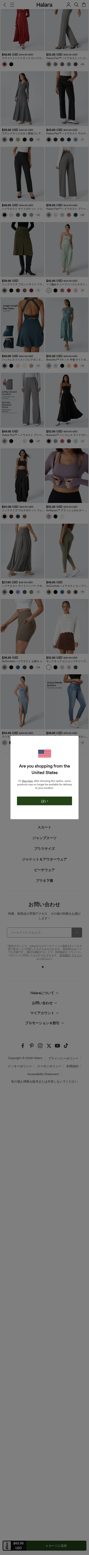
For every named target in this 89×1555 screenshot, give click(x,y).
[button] (44, 753)
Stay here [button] (27, 781)
